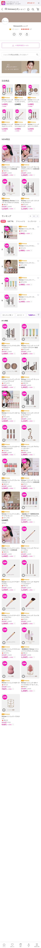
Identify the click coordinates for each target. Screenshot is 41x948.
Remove (34, 55)
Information (14, 34)
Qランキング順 (7, 315)
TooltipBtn (15, 175)
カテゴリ (19, 315)
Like (20, 34)
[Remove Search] (20, 54)
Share (26, 34)
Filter (38, 314)
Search (33, 9)
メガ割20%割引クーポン (22, 45)
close (39, 3)
